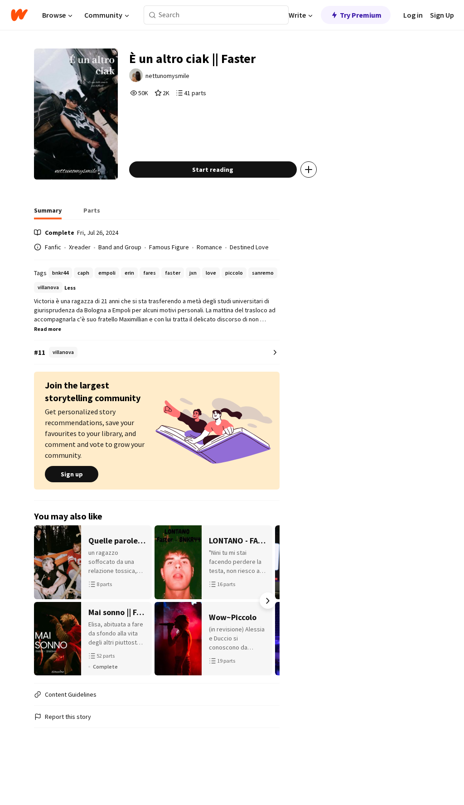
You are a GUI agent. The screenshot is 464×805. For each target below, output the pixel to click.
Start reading (212, 169)
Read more (47, 328)
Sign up (72, 474)
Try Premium (361, 14)
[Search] (152, 15)
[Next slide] (268, 600)
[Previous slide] (46, 600)
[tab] (48, 213)
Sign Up (442, 14)
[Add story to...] (308, 169)
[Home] (19, 15)
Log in (413, 14)
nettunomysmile (167, 76)
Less (70, 287)
